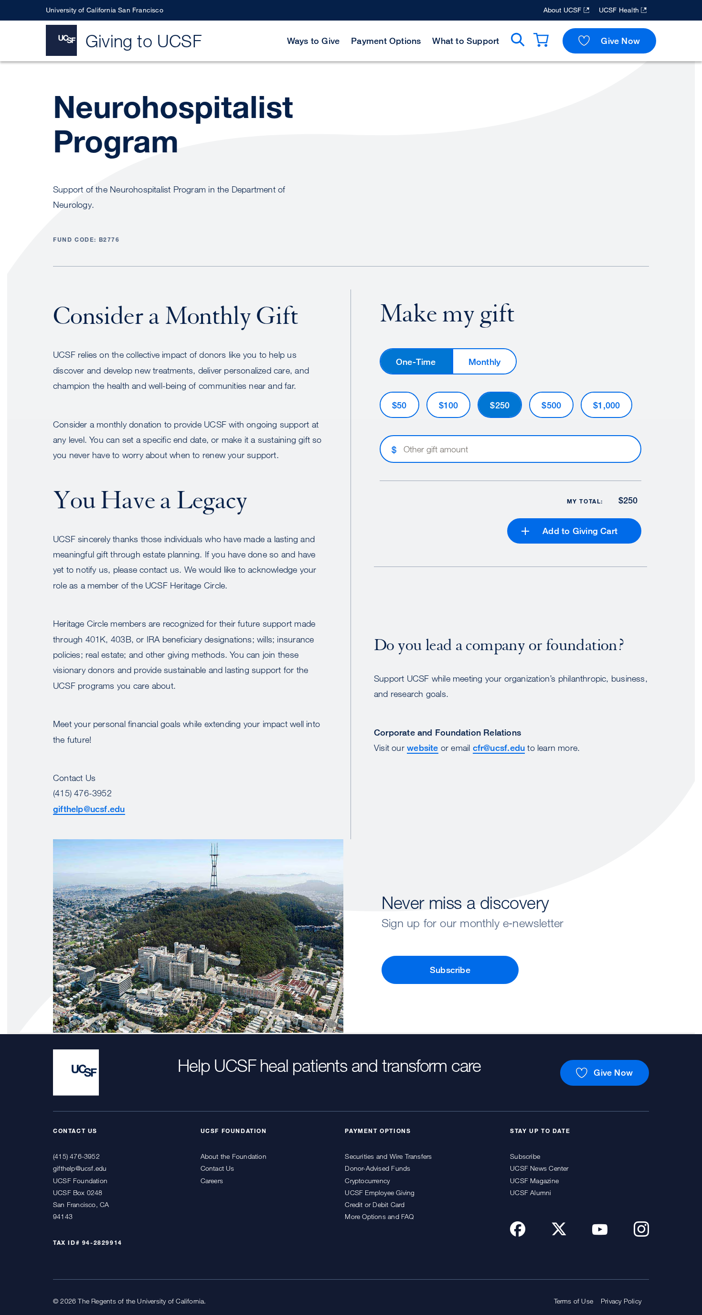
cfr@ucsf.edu (499, 747)
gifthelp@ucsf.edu (89, 808)
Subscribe (450, 969)
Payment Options (386, 40)
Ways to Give (313, 40)
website (422, 747)
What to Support (465, 40)
